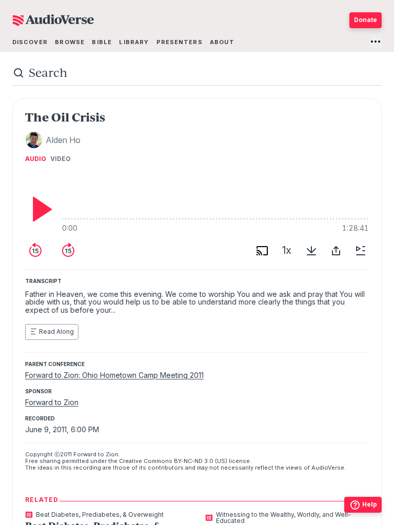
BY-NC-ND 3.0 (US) (200, 461)
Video (60, 159)
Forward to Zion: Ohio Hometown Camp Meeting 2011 (114, 375)
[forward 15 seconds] (68, 250)
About (222, 42)
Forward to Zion (51, 402)
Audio (35, 159)
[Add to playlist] (360, 251)
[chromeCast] (262, 251)
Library (134, 42)
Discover (30, 42)
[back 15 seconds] (35, 250)
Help (369, 504)
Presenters (179, 42)
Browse (70, 42)
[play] (39, 209)
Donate (365, 20)
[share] (336, 251)
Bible (102, 42)
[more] (375, 41)
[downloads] (311, 251)
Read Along (56, 331)
